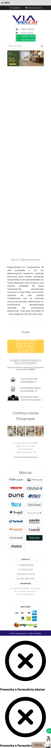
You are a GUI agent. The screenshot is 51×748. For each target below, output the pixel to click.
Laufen (6, 237)
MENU (7, 2)
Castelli (6, 81)
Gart (5, 202)
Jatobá (6, 164)
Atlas (5, 91)
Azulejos (7, 205)
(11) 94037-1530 (25, 574)
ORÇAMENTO (16, 8)
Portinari (7, 78)
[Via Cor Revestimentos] (25, 18)
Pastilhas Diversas (12, 177)
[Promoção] (25, 65)
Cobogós (7, 228)
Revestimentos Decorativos (16, 116)
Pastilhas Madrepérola (14, 186)
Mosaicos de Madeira (13, 247)
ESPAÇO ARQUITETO (35, 8)
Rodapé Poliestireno (13, 199)
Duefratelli (8, 101)
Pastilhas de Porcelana (14, 155)
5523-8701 (27, 33)
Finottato (7, 110)
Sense (6, 97)
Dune (5, 85)
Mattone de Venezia (13, 225)
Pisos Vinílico (9, 107)
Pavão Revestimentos (13, 209)
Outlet (6, 253)
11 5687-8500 (26, 565)
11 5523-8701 (25, 569)
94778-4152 (28, 40)
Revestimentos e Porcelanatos (18, 256)
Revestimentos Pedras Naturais (18, 145)
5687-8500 (27, 29)
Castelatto (8, 196)
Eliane (6, 94)
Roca (5, 240)
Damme (7, 104)
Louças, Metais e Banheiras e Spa (19, 234)
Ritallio (6, 120)
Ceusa (6, 88)
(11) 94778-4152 (26, 579)
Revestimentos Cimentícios (16, 193)
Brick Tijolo (8, 215)
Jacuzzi (6, 244)
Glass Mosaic (9, 132)
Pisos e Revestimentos (14, 75)
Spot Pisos (8, 113)
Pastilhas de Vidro (12, 167)
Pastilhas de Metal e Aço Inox (17, 129)
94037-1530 (28, 36)
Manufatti (8, 231)
